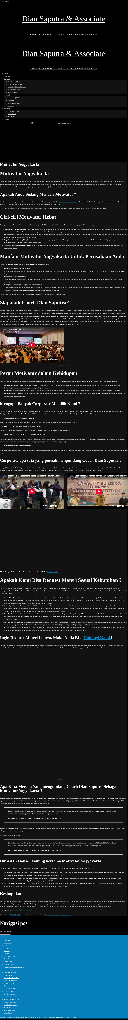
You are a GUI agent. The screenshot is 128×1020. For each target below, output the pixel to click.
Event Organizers (9, 959)
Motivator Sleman (5, 931)
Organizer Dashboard (10, 980)
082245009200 (15, 915)
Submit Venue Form (10, 1002)
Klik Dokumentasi (52, 572)
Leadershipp (8, 975)
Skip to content (4, 1)
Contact (6, 953)
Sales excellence (9, 991)
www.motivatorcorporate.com (67, 202)
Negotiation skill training (12, 978)
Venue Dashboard (9, 1010)
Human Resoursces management (14, 967)
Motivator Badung (5, 934)
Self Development (9, 994)
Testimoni (7, 1007)
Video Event (8, 1013)
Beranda (6, 948)
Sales (5, 986)
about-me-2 (7, 943)
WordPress (52, 1017)
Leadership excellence (11, 972)
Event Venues (8, 961)
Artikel (6, 945)
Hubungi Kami (97, 637)
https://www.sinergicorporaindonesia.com (58, 915)
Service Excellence (10, 997)
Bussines (7, 951)
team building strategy (11, 1005)
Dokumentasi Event (10, 956)
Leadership (7, 970)
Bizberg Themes (71, 1017)
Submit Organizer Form (11, 999)
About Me (7, 940)
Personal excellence (10, 983)
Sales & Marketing (10, 988)
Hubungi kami (8, 964)
